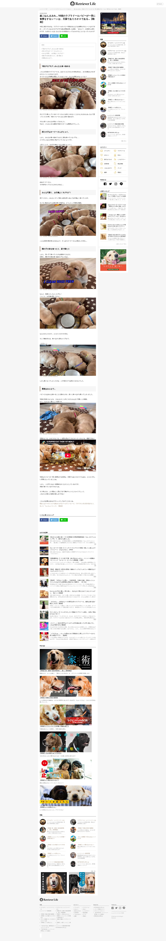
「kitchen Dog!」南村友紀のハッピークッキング (48, 926)
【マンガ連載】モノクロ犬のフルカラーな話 (48, 919)
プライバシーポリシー (99, 911)
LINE (64, 36)
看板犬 (119, 172)
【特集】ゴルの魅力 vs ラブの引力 (48, 916)
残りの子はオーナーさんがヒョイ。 (52, 51)
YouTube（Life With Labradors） (50, 109)
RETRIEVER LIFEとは (61, 927)
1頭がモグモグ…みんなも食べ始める (52, 49)
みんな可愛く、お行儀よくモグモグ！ (53, 53)
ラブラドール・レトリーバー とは (63, 908)
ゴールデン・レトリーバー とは (47, 908)
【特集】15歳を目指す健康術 (47, 914)
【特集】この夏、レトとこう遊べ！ (63, 923)
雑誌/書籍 (120, 163)
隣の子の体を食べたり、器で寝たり (52, 56)
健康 (105, 172)
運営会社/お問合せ (98, 916)
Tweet (55, 36)
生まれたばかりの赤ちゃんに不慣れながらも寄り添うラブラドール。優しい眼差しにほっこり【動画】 (117, 225)
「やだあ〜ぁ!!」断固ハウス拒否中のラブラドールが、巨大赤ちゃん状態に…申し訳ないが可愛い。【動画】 (117, 215)
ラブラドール (58, 9)
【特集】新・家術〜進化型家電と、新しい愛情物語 (63, 911)
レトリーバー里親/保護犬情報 (63, 925)
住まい (119, 155)
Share (45, 36)
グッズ (119, 168)
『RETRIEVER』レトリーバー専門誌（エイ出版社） (47, 930)
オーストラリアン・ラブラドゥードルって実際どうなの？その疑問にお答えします (117, 195)
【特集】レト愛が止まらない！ (63, 914)
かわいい (69, 9)
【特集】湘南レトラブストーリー (63, 919)
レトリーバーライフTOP (118, 913)
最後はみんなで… (47, 58)
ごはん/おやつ (108, 168)
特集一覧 (93, 871)
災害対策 (106, 163)
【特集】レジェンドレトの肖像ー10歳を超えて (63, 916)
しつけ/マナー (121, 159)
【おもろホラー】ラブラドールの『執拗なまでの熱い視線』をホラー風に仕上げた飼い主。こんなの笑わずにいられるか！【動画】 (117, 205)
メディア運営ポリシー (99, 909)
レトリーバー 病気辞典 (46, 910)
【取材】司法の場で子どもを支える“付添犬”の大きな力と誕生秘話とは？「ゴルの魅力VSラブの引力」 (117, 235)
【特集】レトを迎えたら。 (47, 922)
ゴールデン (107, 150)
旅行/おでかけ (108, 159)
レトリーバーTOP (43, 9)
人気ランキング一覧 (120, 244)
